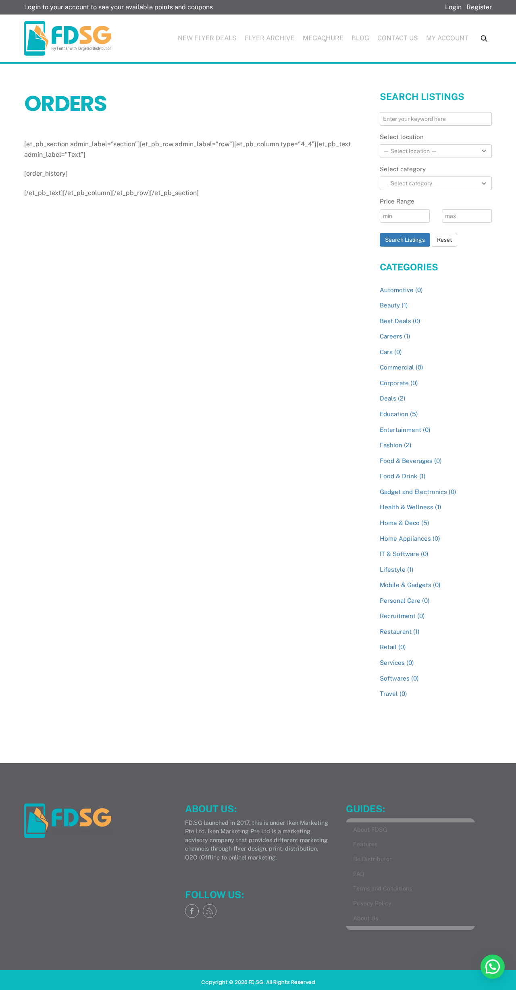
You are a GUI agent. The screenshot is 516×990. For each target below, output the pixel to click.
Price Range (397, 201)
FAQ (358, 873)
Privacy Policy (372, 903)
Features (365, 844)
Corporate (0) (399, 383)
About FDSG (370, 829)
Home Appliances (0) (410, 538)
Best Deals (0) (400, 321)
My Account (447, 38)
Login (453, 7)
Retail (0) (393, 646)
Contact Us (397, 38)
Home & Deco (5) (404, 522)
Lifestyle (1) (397, 569)
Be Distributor (372, 858)
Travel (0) (393, 693)
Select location (402, 136)
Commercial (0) (401, 367)
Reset (444, 240)
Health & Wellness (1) (410, 507)
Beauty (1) (394, 305)
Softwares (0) (399, 678)
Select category (403, 169)
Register (479, 7)
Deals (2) (393, 398)
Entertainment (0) (405, 429)
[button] (493, 967)
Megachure (323, 38)
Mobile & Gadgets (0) (410, 584)
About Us (365, 918)
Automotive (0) (401, 289)
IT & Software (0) (404, 553)
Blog (360, 38)
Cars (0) (391, 352)
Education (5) (399, 414)
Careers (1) (395, 336)
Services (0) (397, 662)
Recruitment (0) (402, 615)
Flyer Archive (270, 38)
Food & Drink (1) (403, 476)
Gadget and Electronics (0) (418, 491)
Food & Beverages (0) (411, 460)
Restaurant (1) (400, 631)
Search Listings (405, 240)
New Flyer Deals (207, 38)
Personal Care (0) (405, 600)
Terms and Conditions (382, 888)
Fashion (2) (396, 445)
